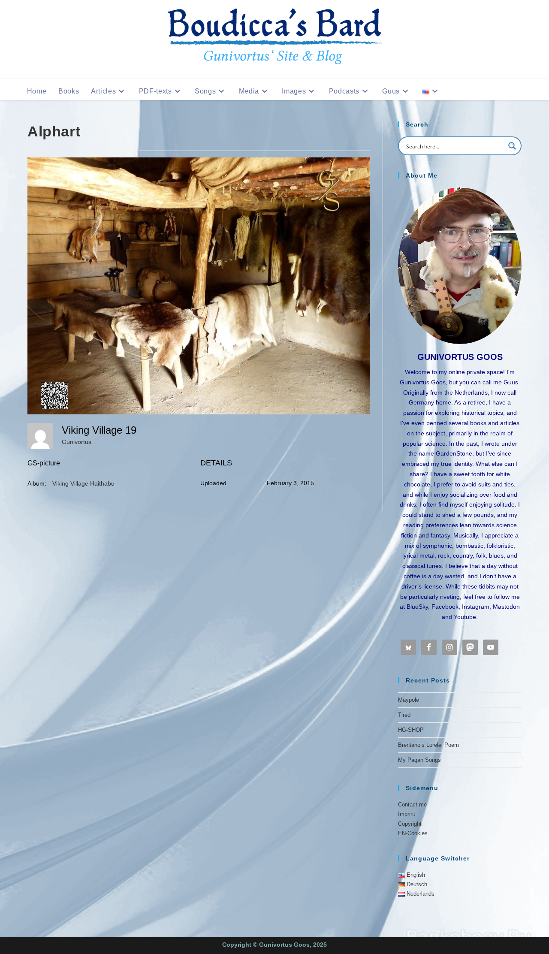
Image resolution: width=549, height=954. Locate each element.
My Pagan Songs (419, 760)
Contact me (412, 804)
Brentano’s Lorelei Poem (428, 745)
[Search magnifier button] (512, 146)
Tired (404, 715)
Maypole (408, 700)
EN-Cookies (413, 833)
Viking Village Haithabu (83, 483)
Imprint (406, 814)
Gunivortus (76, 441)
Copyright (410, 824)
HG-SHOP (411, 730)
